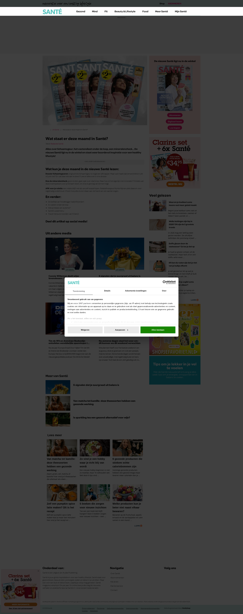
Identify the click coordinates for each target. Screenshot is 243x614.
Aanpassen (120, 330)
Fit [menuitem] (106, 11)
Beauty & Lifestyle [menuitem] (125, 11)
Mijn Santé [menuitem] (181, 11)
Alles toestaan (157, 330)
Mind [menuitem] (95, 11)
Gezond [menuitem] (80, 11)
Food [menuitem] (145, 11)
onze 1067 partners (82, 303)
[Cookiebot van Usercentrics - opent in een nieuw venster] (165, 282)
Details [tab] (107, 291)
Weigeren (85, 330)
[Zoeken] (198, 11)
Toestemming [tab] (79, 291)
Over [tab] (164, 291)
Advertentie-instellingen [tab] (135, 291)
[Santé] (52, 11)
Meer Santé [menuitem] (161, 11)
